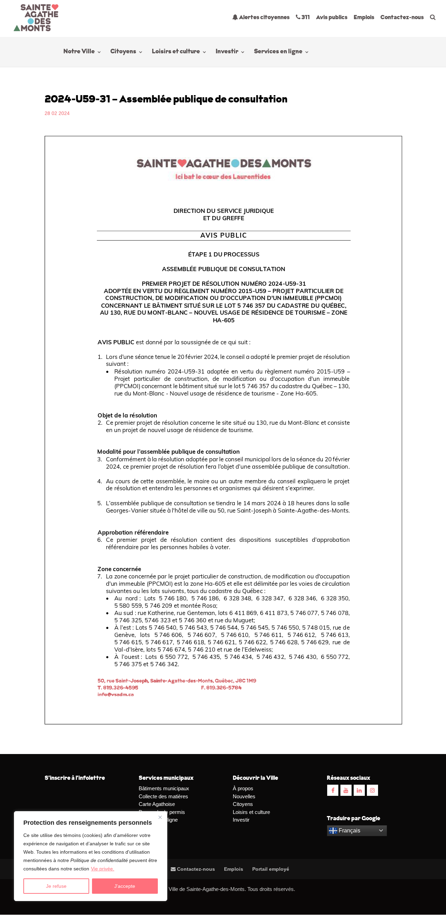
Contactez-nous (402, 18)
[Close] (160, 817)
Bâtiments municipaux (164, 788)
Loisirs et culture (176, 52)
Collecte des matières (163, 796)
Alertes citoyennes (264, 18)
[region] (90, 856)
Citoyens (123, 52)
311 (305, 18)
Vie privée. (102, 868)
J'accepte (124, 886)
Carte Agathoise (157, 804)
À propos (243, 788)
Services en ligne (278, 52)
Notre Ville (79, 52)
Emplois (364, 18)
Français (348, 830)
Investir (227, 52)
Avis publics (331, 18)
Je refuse (56, 886)
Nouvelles (244, 796)
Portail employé (270, 869)
